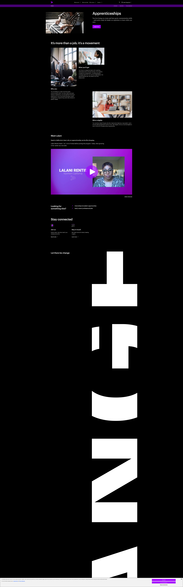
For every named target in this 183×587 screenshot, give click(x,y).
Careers (52, 5)
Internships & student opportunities (85, 206)
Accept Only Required (163, 582)
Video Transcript (128, 196)
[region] (91, 582)
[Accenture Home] (55, 2)
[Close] (181, 579)
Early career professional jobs (84, 208)
